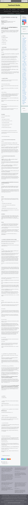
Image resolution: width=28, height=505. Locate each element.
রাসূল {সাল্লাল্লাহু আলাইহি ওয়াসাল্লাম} (24, 84)
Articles (18, 9)
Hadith (10, 9)
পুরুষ (23, 69)
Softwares (22, 9)
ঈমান (2, 461)
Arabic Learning (22, 11)
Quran (7, 9)
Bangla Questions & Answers (7, 11)
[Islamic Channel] (24, 22)
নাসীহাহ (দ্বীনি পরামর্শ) (24, 64)
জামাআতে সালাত (24, 54)
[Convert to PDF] (7, 459)
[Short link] (8, 459)
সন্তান (23, 94)
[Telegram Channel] (22, 22)
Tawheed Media (14, 5)
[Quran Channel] (25, 22)
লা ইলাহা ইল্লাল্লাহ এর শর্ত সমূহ (4, 463)
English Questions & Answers (15, 11)
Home (4, 9)
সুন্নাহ (23, 99)
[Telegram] (6, 459)
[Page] (24, 20)
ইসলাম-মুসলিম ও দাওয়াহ (24, 45)
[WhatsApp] (4, 459)
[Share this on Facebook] (1, 459)
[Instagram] (24, 21)
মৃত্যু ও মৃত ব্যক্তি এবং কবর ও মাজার (24, 80)
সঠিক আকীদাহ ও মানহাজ (5, 461)
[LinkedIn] (25, 21)
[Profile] (22, 20)
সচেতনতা (23, 91)
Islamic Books (13, 9)
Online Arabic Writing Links (11, 13)
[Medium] (22, 24)
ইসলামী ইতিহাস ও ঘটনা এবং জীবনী (24, 47)
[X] (22, 21)
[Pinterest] (24, 24)
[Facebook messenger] (3, 459)
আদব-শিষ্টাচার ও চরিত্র (24, 39)
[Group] (25, 20)
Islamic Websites (18, 13)
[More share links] (10, 459)
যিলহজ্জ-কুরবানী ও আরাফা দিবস (24, 82)
